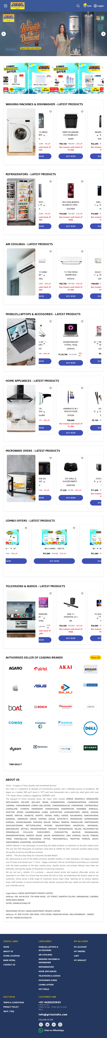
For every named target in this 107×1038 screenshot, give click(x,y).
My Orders (79, 951)
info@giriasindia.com (53, 1014)
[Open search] (78, 6)
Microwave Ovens (48, 980)
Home (6, 947)
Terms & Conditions (13, 1002)
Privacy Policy (11, 1007)
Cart (76, 956)
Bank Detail (9, 960)
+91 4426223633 (50, 1002)
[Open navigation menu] (5, 6)
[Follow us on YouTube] (53, 1024)
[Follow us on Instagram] (60, 1024)
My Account (80, 947)
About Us (8, 951)
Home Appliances (47, 971)
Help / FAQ (8, 1011)
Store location (11, 956)
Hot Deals (44, 989)
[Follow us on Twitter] (47, 1024)
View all (95, 657)
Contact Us (9, 964)
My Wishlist (80, 960)
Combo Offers (46, 984)
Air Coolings (45, 954)
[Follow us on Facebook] (41, 1024)
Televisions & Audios (49, 976)
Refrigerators (46, 967)
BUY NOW (70, 156)
